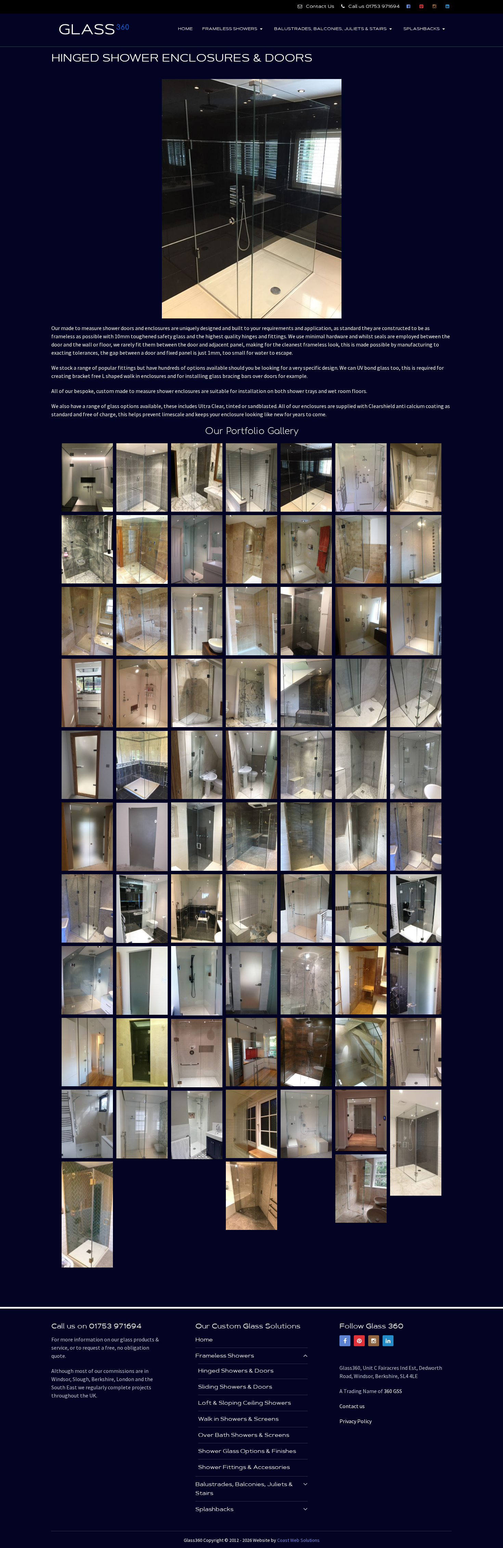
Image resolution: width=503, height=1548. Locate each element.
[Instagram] (373, 1340)
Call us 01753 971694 (373, 6)
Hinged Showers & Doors (235, 1371)
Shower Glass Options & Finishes (247, 1451)
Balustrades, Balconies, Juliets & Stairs (330, 29)
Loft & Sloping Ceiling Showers (244, 1403)
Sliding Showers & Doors (235, 1387)
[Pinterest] (359, 1340)
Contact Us (319, 6)
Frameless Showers (229, 29)
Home (185, 29)
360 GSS (393, 1391)
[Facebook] (344, 1340)
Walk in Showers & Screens (238, 1419)
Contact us (352, 1406)
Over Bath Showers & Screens (243, 1435)
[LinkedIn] (388, 1340)
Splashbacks (421, 29)
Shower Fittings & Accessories (244, 1467)
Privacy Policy (355, 1421)
